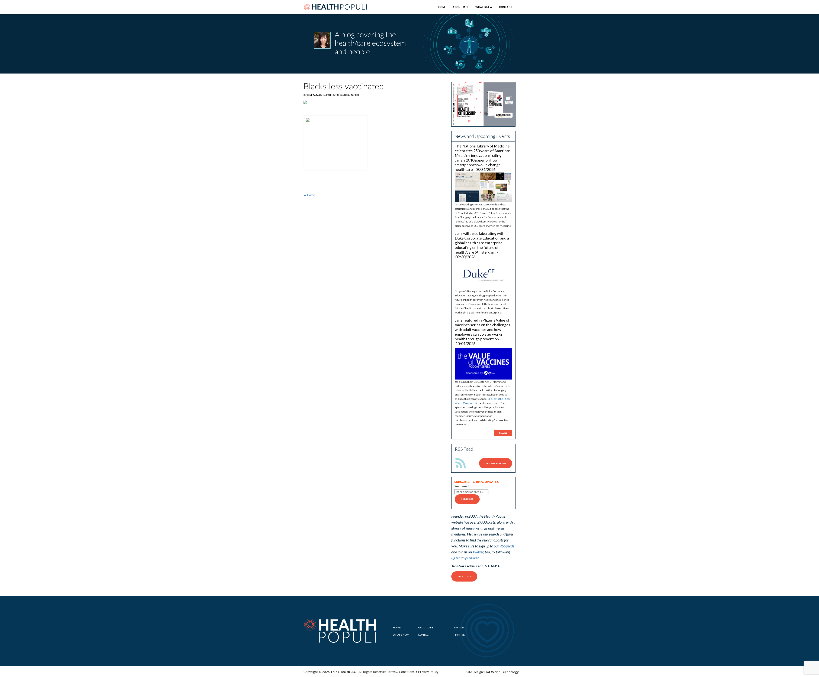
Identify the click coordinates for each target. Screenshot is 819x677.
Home (442, 7)
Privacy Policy (428, 672)
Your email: (462, 486)
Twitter (477, 552)
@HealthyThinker (464, 558)
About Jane (461, 7)
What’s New (483, 7)
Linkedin (459, 635)
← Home (309, 195)
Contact (505, 7)
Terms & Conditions (401, 672)
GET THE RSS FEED (495, 463)
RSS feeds (507, 546)
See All (503, 433)
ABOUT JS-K (464, 576)
